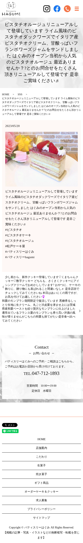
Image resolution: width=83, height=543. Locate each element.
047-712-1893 (45, 373)
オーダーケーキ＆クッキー (41, 491)
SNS (20, 94)
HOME (5, 94)
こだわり (41, 456)
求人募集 (41, 500)
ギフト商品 (41, 482)
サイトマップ (41, 517)
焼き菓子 (41, 474)
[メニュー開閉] (77, 9)
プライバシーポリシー (41, 509)
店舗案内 (41, 448)
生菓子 (41, 465)
